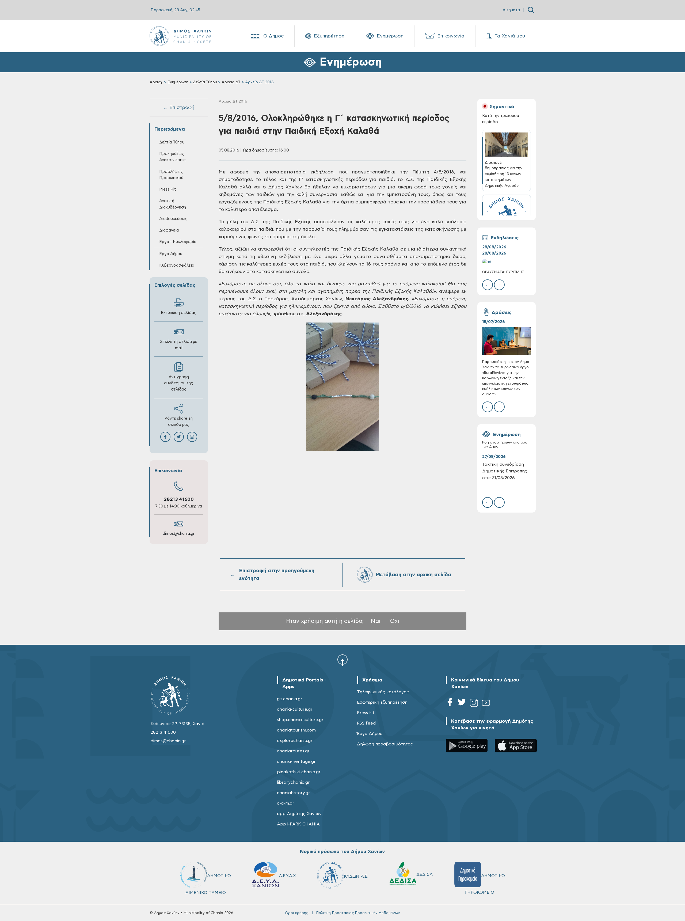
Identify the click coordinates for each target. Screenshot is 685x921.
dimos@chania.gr (179, 534)
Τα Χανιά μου (509, 36)
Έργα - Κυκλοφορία (177, 242)
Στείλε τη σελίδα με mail (178, 345)
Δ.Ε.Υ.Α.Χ (287, 876)
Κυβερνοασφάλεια (176, 265)
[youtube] (486, 704)
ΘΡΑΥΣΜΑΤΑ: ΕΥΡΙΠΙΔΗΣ (503, 272)
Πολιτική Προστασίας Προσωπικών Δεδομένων (358, 913)
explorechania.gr (295, 740)
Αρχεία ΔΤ (231, 82)
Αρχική (156, 82)
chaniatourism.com (296, 730)
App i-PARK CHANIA (298, 824)
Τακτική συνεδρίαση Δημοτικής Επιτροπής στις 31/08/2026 (504, 471)
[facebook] (450, 704)
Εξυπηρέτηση (329, 36)
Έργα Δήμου (369, 734)
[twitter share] (179, 437)
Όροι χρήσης (296, 913)
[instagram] (474, 704)
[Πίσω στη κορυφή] (342, 660)
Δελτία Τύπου (205, 82)
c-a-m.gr (285, 803)
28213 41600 (179, 499)
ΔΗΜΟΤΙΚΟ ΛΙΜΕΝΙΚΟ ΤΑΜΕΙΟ (208, 884)
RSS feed (366, 723)
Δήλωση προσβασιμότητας (385, 744)
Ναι (375, 621)
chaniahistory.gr (293, 793)
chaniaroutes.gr (293, 751)
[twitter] (462, 704)
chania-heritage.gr (296, 761)
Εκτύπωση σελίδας (178, 313)
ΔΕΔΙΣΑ (424, 874)
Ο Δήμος (273, 36)
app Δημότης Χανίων (299, 814)
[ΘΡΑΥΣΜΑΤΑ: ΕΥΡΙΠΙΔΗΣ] (506, 262)
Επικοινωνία (451, 36)
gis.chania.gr (289, 699)
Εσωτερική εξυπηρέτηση (382, 702)
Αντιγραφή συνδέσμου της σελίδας (178, 383)
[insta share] (192, 437)
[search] (531, 10)
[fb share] (165, 437)
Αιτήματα (511, 10)
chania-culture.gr (295, 709)
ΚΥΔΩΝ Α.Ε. (356, 876)
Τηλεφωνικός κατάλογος (383, 692)
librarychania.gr (293, 782)
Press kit (365, 713)
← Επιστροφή (178, 107)
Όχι (394, 621)
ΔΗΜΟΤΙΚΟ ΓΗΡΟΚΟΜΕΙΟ (485, 884)
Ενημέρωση (390, 36)
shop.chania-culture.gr (300, 720)
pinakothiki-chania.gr (299, 772)
